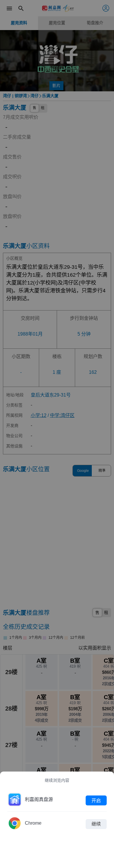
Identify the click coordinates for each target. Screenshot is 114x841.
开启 (96, 800)
